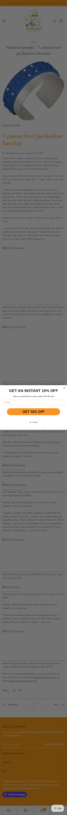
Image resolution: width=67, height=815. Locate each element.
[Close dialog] (64, 388)
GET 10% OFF (33, 412)
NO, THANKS (33, 422)
